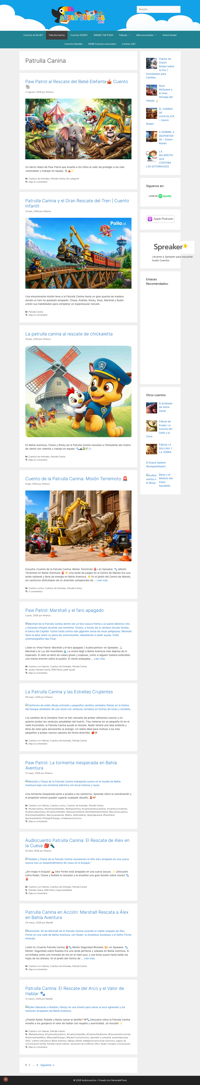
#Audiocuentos (36, 808)
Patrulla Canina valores (58, 1044)
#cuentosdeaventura (35, 812)
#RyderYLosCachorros (77, 1037)
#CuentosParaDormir (97, 1034)
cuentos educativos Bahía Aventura (49, 1040)
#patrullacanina (94, 815)
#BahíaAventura (36, 1034)
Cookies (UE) (128, 43)
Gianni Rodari (170, 35)
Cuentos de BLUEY (33, 35)
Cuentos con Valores (39, 666)
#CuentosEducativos (55, 1034)
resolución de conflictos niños (85, 1044)
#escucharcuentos (118, 812)
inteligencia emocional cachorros (99, 1040)
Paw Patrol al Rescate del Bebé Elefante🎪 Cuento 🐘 (76, 84)
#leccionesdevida (55, 815)
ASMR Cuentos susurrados (102, 43)
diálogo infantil (74, 1040)
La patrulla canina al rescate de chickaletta (69, 333)
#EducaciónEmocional (119, 1034)
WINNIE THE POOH (103, 35)
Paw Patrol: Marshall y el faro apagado (64, 610)
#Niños (68, 815)
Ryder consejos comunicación (115, 1044)
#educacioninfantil (75, 812)
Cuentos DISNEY (79, 35)
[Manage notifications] (5, 1079)
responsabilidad (64, 890)
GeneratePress (119, 1080)
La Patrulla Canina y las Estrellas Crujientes (69, 691)
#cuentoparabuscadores (94, 808)
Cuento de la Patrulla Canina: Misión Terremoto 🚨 (76, 478)
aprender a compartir (100, 1037)
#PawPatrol (108, 815)
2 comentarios (36, 591)
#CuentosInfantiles (56, 812)
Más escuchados (145, 35)
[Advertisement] (160, 334)
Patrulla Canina (57, 35)
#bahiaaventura (73, 808)
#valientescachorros (71, 818)
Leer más (102, 580)
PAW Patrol (56, 669)
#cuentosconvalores (117, 808)
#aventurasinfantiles (54, 808)
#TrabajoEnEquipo (51, 818)
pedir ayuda (69, 669)
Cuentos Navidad (73, 43)
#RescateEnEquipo (56, 1037)
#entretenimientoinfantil (96, 812)
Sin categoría (72, 178)
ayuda (32, 669)
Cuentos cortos (36, 588)
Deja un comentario (38, 182)
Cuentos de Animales (39, 178)
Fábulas (123, 35)
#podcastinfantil (33, 818)
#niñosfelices (79, 815)
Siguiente (47, 1065)
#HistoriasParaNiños (35, 815)
